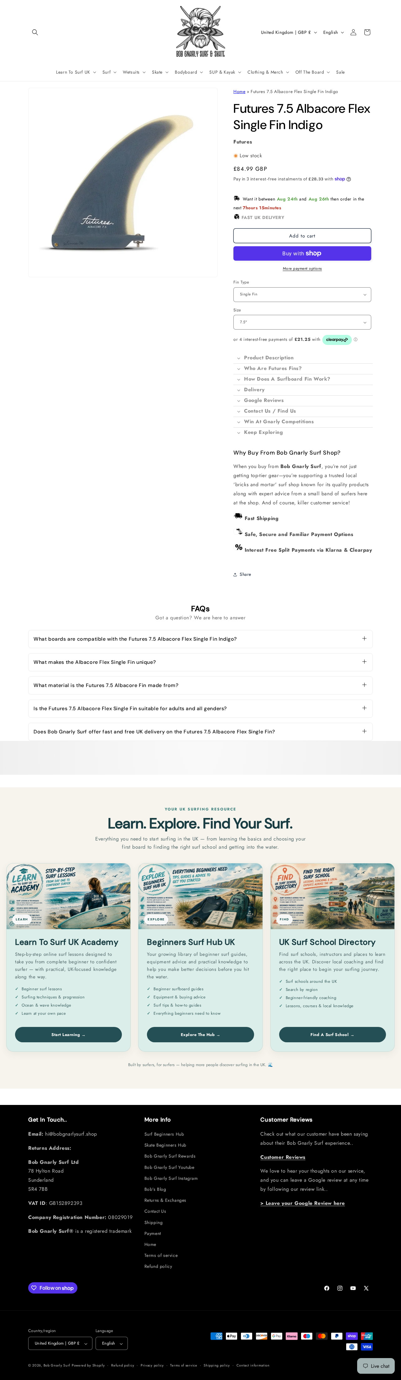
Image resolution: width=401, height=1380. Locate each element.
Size (237, 310)
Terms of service (161, 1255)
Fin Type (241, 282)
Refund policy (158, 1266)
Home (239, 91)
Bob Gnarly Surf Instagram (171, 1178)
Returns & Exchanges (165, 1200)
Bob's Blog (155, 1189)
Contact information (253, 1365)
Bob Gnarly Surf (57, 1365)
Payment (152, 1234)
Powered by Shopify (88, 1365)
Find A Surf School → (332, 1035)
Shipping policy (217, 1365)
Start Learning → (68, 1035)
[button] (35, 32)
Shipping (153, 1222)
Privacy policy (152, 1365)
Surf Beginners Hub (164, 1134)
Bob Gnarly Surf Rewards (170, 1156)
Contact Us (155, 1211)
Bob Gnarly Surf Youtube (169, 1167)
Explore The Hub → (201, 1035)
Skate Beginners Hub (165, 1145)
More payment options (302, 268)
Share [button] (245, 574)
